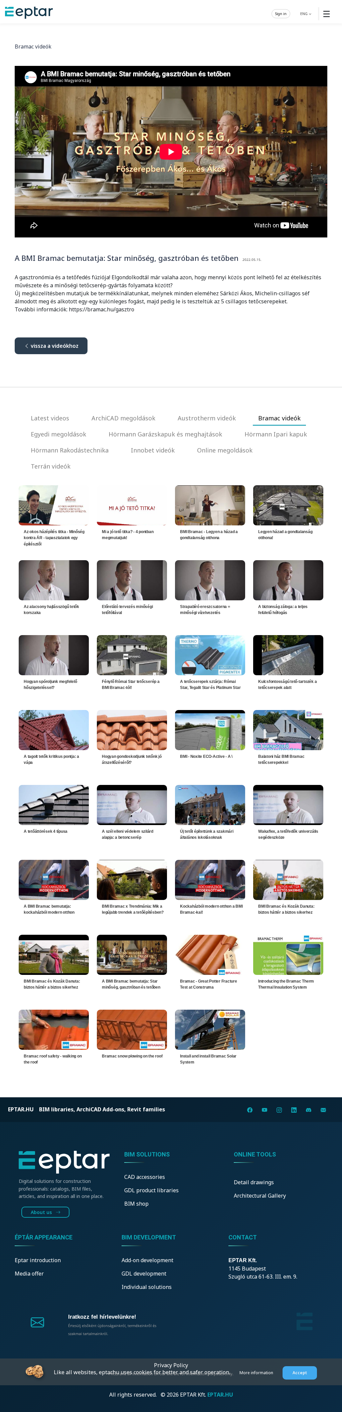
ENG (304, 13)
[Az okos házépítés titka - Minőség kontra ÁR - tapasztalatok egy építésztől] (54, 504)
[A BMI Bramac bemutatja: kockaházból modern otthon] (54, 879)
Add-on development (147, 1260)
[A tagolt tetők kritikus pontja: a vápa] (54, 729)
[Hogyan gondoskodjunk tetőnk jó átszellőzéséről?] (132, 729)
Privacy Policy (171, 1365)
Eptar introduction (38, 1260)
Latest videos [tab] (50, 418)
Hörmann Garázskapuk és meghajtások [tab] (165, 434)
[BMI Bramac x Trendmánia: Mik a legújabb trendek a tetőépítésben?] (132, 879)
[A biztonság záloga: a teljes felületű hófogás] (288, 579)
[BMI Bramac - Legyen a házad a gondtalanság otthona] (210, 504)
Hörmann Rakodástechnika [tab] (70, 450)
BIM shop (136, 1203)
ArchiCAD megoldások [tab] (123, 418)
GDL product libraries (151, 1190)
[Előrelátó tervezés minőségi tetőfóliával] (132, 579)
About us (42, 1212)
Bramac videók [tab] (279, 418)
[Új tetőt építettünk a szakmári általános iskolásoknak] (210, 804)
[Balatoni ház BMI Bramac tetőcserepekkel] (288, 729)
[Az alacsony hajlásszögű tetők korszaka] (54, 579)
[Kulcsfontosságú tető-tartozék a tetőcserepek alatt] (288, 654)
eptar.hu (21, 1109)
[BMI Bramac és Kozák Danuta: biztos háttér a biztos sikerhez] (288, 879)
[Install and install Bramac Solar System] (210, 1029)
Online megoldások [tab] (224, 450)
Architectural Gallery (260, 1195)
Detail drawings (254, 1182)
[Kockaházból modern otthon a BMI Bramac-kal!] (210, 879)
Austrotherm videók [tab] (207, 418)
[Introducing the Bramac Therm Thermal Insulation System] (288, 954)
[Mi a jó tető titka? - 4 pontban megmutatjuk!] (132, 504)
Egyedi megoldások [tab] (58, 434)
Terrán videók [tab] (50, 466)
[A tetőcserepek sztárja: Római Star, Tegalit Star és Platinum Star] (210, 654)
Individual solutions (147, 1287)
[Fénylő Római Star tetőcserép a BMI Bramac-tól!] (132, 654)
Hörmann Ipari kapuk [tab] (275, 434)
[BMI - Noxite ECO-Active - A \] (210, 729)
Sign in (281, 13)
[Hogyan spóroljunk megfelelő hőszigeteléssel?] (54, 654)
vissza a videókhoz (53, 345)
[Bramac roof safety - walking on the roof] (54, 1029)
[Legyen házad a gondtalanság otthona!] (288, 504)
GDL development (144, 1273)
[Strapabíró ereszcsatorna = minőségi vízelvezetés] (210, 579)
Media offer (29, 1273)
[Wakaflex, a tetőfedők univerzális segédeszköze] (288, 804)
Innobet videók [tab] (153, 450)
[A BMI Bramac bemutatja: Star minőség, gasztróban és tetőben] (132, 954)
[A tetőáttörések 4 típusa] (54, 804)
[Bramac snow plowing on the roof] (132, 1029)
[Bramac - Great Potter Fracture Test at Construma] (210, 954)
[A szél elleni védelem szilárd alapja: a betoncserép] (132, 804)
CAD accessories (144, 1177)
